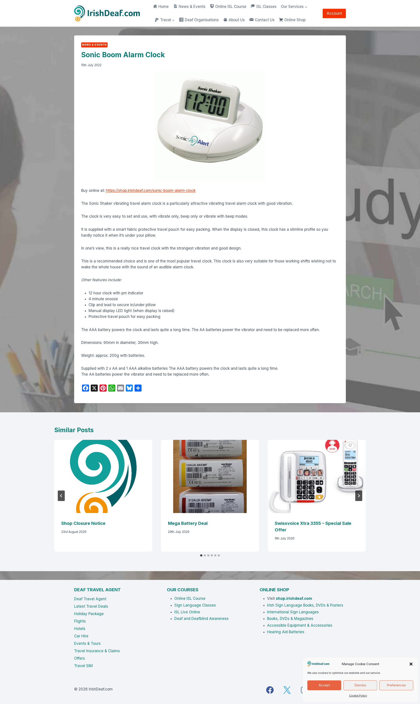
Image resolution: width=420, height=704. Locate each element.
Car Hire (81, 636)
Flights (80, 621)
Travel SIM (83, 666)
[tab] (201, 555)
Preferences (396, 685)
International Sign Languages (293, 612)
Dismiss (360, 685)
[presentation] (103, 476)
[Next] (358, 496)
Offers (79, 658)
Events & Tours (87, 643)
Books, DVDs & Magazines (290, 618)
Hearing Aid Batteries (285, 632)
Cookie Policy (358, 695)
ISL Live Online (187, 612)
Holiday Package (89, 614)
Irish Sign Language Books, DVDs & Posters (305, 605)
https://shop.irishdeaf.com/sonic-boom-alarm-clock (151, 190)
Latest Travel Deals (91, 606)
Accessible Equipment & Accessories (299, 625)
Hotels (79, 628)
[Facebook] (269, 690)
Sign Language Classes (195, 605)
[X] (287, 690)
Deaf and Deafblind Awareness (201, 618)
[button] (411, 664)
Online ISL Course (189, 598)
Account (334, 13)
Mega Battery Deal (188, 523)
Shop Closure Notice (83, 523)
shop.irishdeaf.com (294, 598)
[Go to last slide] (61, 496)
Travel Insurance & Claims (97, 651)
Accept (324, 685)
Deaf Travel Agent (90, 599)
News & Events (94, 44)
